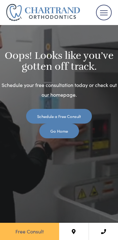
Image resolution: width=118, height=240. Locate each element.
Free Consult (29, 231)
